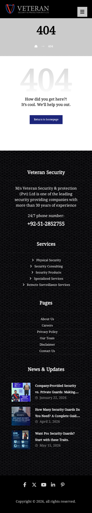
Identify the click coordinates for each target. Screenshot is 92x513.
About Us (47, 319)
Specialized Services (48, 279)
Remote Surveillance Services (48, 285)
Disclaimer (47, 345)
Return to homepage (46, 119)
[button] (82, 12)
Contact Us (47, 351)
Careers (47, 325)
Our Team (47, 338)
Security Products (48, 272)
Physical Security (48, 260)
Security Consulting (48, 266)
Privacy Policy (47, 332)
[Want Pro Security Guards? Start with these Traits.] (21, 439)
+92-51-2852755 (46, 224)
